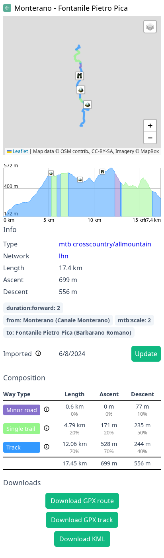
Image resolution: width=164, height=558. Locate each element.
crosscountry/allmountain (112, 244)
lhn (63, 256)
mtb (65, 244)
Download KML (82, 539)
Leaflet (20, 151)
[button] (81, 90)
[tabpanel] (82, 295)
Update (146, 353)
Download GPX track (82, 519)
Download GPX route (82, 500)
